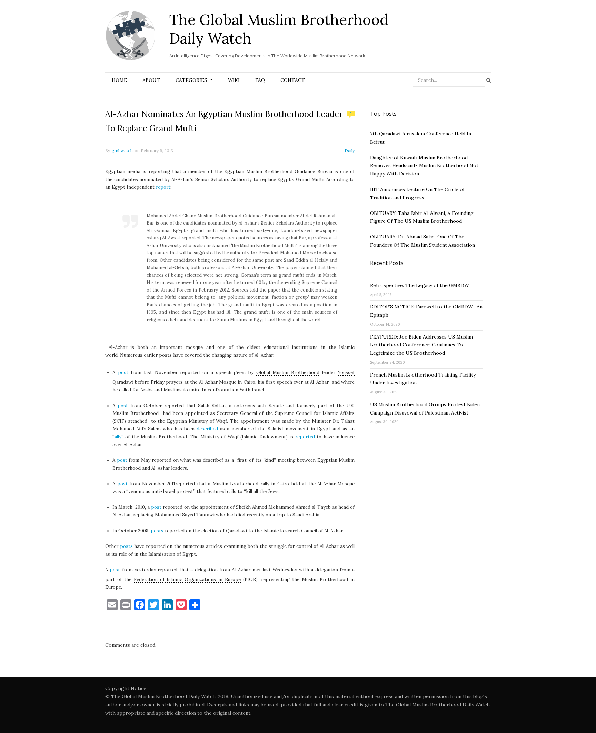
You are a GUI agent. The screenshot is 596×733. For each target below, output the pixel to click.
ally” (119, 437)
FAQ (260, 80)
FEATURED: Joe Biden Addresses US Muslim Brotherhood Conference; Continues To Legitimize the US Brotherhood (421, 345)
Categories (191, 80)
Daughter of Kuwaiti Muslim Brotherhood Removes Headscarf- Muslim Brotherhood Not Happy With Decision (424, 165)
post (123, 372)
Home (119, 80)
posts (157, 531)
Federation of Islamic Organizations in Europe (187, 579)
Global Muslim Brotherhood (287, 372)
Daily (350, 150)
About (151, 80)
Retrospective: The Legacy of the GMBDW (419, 285)
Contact (292, 80)
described (207, 429)
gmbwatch (122, 150)
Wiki (234, 80)
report (163, 187)
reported (305, 437)
